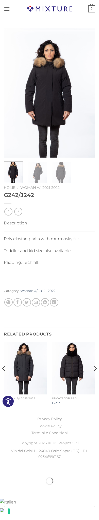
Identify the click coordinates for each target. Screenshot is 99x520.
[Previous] (11, 93)
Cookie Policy (49, 426)
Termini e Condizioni (49, 433)
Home (9, 188)
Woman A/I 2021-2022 (40, 188)
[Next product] (8, 212)
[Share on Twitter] (27, 302)
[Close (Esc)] (50, 468)
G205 (56, 403)
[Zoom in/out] (5, 468)
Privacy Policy (49, 419)
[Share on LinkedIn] (54, 302)
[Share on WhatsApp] (8, 302)
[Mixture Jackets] (49, 9)
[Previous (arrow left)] (5, 490)
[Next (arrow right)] (20, 490)
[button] (7, 9)
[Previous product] (18, 212)
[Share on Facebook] (17, 302)
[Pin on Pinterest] (45, 302)
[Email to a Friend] (36, 302)
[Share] (35, 468)
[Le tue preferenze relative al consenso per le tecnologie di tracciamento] (49, 511)
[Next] (87, 93)
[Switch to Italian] (8, 501)
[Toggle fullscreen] (20, 468)
